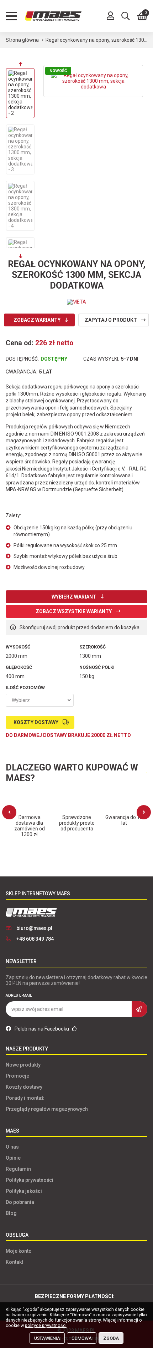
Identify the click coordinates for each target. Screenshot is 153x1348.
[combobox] (40, 700)
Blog (11, 1213)
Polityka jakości (24, 1191)
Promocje (17, 1076)
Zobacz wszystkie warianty (74, 611)
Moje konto (19, 1251)
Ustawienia (47, 1338)
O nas (12, 1147)
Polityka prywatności (29, 1180)
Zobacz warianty (37, 320)
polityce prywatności (46, 1325)
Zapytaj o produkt (111, 320)
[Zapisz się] (139, 1009)
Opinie (13, 1158)
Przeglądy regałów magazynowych (47, 1109)
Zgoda (111, 1338)
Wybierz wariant (74, 597)
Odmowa (82, 1338)
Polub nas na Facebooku (42, 1029)
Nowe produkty (23, 1065)
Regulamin (18, 1169)
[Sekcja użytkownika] (110, 16)
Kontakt (14, 1262)
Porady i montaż (25, 1098)
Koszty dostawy (36, 722)
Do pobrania (20, 1202)
